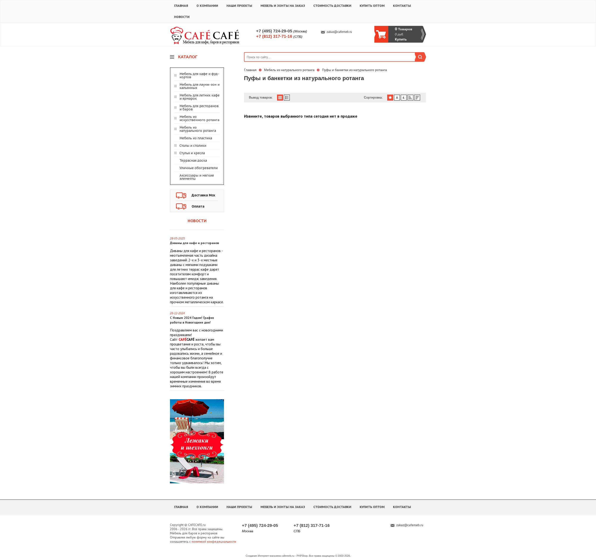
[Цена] (404, 98)
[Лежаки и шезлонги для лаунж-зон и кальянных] (197, 441)
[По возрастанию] (410, 98)
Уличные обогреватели (198, 168)
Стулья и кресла (192, 153)
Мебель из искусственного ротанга (199, 118)
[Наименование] (397, 98)
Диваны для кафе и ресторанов (194, 243)
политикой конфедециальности (214, 541)
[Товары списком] (287, 98)
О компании (207, 6)
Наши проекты (239, 6)
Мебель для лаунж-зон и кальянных (199, 86)
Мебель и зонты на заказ (283, 6)
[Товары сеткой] (280, 98)
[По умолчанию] (390, 98)
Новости (182, 17)
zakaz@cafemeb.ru (339, 32)
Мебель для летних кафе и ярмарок (199, 97)
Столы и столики (192, 145)
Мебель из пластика (195, 138)
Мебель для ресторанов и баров (199, 107)
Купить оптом (372, 6)
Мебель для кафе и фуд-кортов (199, 75)
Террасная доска (193, 160)
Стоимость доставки (332, 6)
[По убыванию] (417, 98)
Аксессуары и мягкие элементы (196, 177)
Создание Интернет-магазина (263, 555)
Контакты (402, 6)
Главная (181, 6)
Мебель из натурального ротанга (197, 129)
